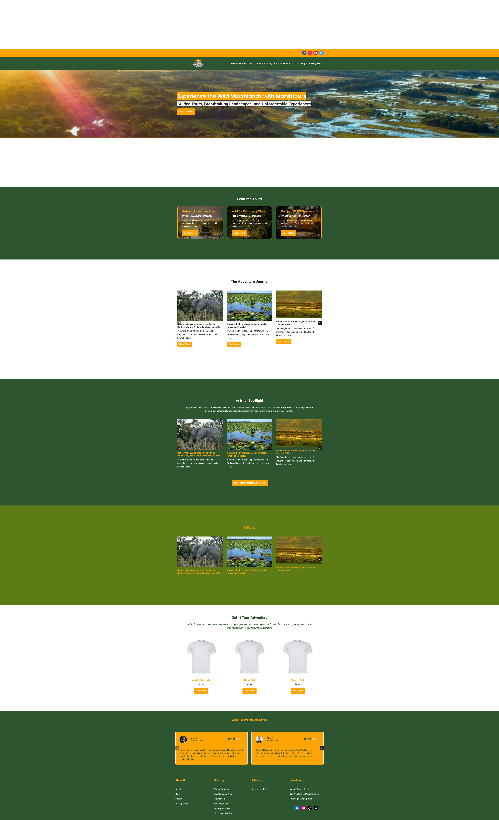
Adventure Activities (223, 794)
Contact (178, 799)
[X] (321, 53)
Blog (177, 794)
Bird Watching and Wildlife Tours (274, 63)
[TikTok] (315, 53)
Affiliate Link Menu (259, 789)
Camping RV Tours (222, 808)
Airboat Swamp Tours (242, 63)
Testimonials (219, 799)
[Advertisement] (78, 18)
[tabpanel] (200, 222)
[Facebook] (304, 53)
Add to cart (201, 691)
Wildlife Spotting (221, 789)
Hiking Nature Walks (223, 813)
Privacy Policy (181, 803)
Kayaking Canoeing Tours (309, 63)
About (178, 789)
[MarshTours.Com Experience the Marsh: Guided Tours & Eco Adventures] (198, 63)
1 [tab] (249, 246)
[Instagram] (310, 53)
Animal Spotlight (221, 803)
